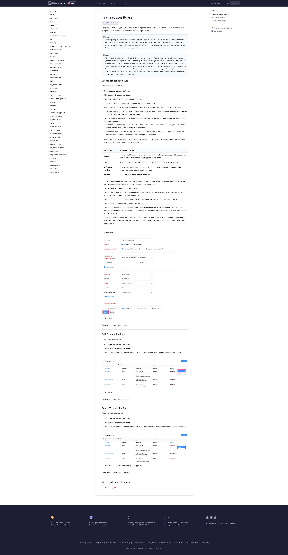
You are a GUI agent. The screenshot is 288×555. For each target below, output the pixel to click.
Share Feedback (219, 31)
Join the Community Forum (223, 28)
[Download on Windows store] (215, 519)
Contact (81, 542)
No (114, 487)
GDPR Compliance (192, 542)
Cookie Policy (178, 542)
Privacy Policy (151, 542)
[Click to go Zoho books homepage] (52, 3)
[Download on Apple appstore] (211, 519)
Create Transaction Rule (220, 14)
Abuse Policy (205, 542)
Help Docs (61, 4)
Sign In (226, 3)
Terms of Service (138, 542)
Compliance (99, 542)
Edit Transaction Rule (218, 17)
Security (89, 542)
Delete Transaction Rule (219, 21)
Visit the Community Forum (60, 525)
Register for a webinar (97, 525)
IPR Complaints (111, 542)
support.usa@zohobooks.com (177, 525)
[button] (71, 3)
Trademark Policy (165, 542)
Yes (106, 487)
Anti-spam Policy (124, 542)
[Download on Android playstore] (207, 519)
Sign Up (235, 3)
